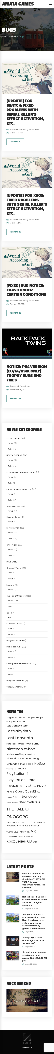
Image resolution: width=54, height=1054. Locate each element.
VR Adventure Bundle (14, 837)
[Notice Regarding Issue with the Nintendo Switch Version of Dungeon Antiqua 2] (12, 900)
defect (22, 717)
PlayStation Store (20, 779)
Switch (39, 802)
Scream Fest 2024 (13, 797)
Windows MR (28, 837)
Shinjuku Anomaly (14, 686)
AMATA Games (18, 3)
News (37, 129)
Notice (39, 763)
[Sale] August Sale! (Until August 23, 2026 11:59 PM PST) (33, 940)
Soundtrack (29, 797)
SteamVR (26, 802)
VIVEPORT (36, 825)
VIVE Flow (11, 825)
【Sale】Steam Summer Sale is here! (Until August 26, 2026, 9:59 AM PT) (34, 956)
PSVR (34, 786)
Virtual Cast (31, 822)
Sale (10, 449)
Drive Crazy (11, 561)
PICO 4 (22, 768)
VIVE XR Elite (25, 832)
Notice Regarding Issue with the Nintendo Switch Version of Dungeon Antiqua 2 (34, 901)
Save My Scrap (13, 517)
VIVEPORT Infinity (12, 832)
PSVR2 (10, 791)
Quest (19, 791)
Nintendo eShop (20, 749)
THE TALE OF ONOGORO (18, 813)
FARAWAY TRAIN (13, 623)
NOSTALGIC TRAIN (14, 455)
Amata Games (13, 506)
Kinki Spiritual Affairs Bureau (19, 663)
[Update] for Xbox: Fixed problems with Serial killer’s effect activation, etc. (26, 204)
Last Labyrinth (12, 527)
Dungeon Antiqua (14, 640)
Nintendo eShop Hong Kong (22, 758)
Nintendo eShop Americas (20, 754)
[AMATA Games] (27, 1038)
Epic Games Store (17, 725)
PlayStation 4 (17, 773)
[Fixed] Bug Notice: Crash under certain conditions (26, 289)
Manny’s (10, 585)
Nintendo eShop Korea (19, 764)
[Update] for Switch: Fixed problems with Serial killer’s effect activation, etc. (25, 112)
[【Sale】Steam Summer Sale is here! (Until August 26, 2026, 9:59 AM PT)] (12, 955)
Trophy (22, 822)
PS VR (41, 786)
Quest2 (30, 791)
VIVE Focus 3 (23, 825)
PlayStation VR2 (18, 786)
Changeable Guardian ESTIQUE (21, 472)
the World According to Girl (22, 129)
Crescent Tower (13, 568)
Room (39, 792)
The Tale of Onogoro (16, 596)
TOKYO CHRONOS (12, 822)
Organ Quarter (13, 438)
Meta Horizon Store (15, 743)
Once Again (12, 544)
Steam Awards (12, 803)
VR (33, 831)
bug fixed (11, 717)
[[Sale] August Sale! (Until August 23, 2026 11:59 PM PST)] (12, 941)
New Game (32, 743)
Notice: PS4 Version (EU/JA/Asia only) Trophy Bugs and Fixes (26, 373)
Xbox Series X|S (19, 841)
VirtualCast (41, 822)
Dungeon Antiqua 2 (15, 680)
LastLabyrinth (18, 731)
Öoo (8, 612)
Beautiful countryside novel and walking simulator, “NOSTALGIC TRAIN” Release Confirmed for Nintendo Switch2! (34, 880)
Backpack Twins (17, 386)
